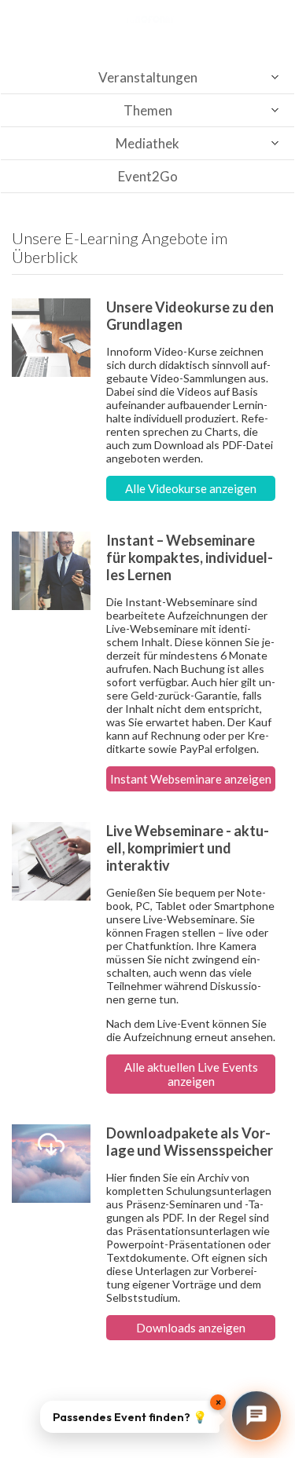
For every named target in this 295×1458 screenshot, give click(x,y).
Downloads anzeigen (190, 1328)
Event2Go (148, 176)
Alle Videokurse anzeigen (190, 488)
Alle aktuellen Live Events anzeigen (191, 1074)
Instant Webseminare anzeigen (190, 779)
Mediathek (147, 143)
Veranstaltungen (147, 77)
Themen (148, 110)
